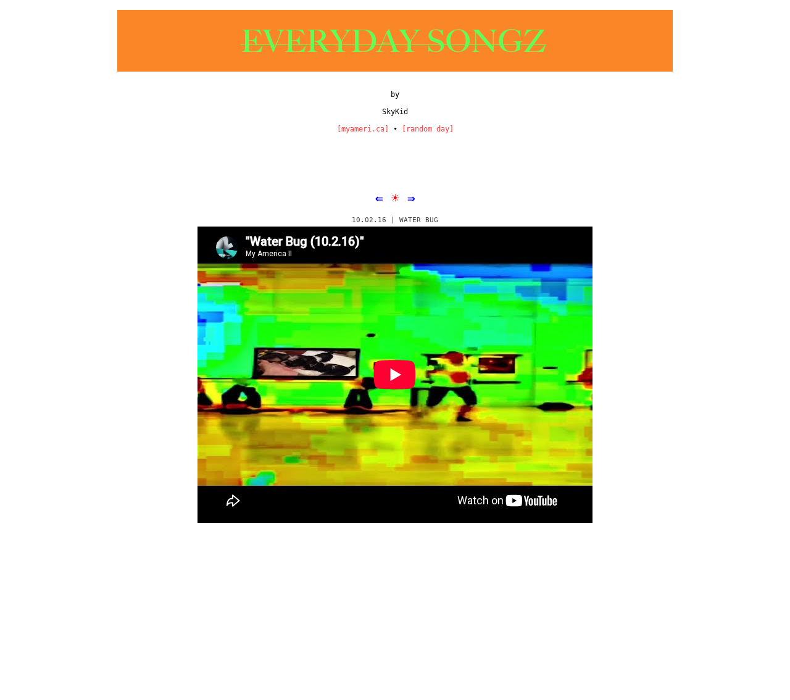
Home (396, 577)
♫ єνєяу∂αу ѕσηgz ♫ (219, 626)
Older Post (624, 577)
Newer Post (166, 577)
